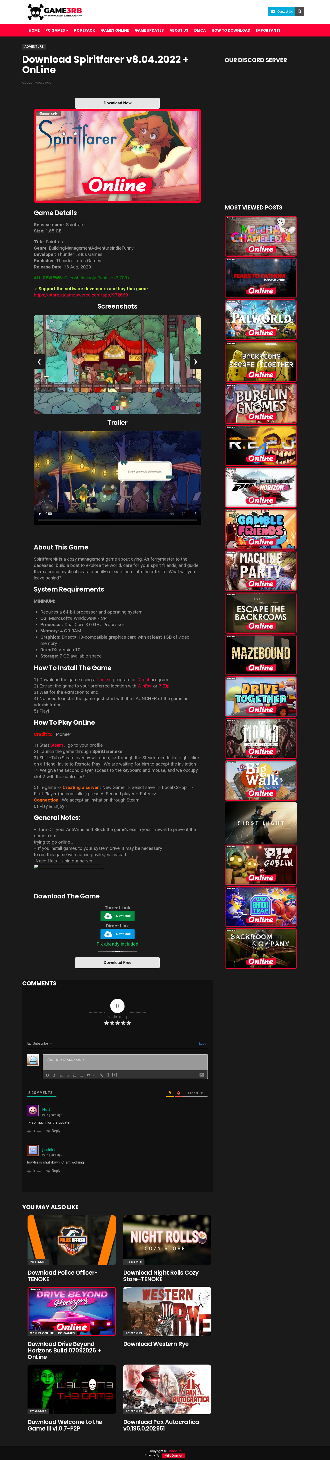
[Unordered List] (81, 1075)
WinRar (144, 686)
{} (108, 1075)
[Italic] (54, 1075)
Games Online (115, 30)
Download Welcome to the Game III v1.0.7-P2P (65, 1425)
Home (34, 30)
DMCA (200, 30)
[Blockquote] (88, 1075)
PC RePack (84, 30)
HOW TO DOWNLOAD (231, 30)
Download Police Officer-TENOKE (63, 1276)
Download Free (117, 963)
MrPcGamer (173, 1455)
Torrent (104, 679)
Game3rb (174, 1451)
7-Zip (164, 686)
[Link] (101, 1075)
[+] (114, 1075)
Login (202, 1043)
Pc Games (38, 1262)
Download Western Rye (156, 1344)
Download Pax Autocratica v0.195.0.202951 (161, 1425)
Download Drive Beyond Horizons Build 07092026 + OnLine (64, 1350)
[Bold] (47, 1075)
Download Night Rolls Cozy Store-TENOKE (161, 1276)
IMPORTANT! (268, 30)
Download (123, 916)
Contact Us (285, 11)
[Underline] (61, 1075)
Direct (143, 679)
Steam (56, 745)
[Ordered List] (74, 1075)
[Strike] (68, 1075)
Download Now (117, 103)
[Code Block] (95, 1075)
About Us (179, 30)
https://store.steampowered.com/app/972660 (81, 295)
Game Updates (149, 30)
